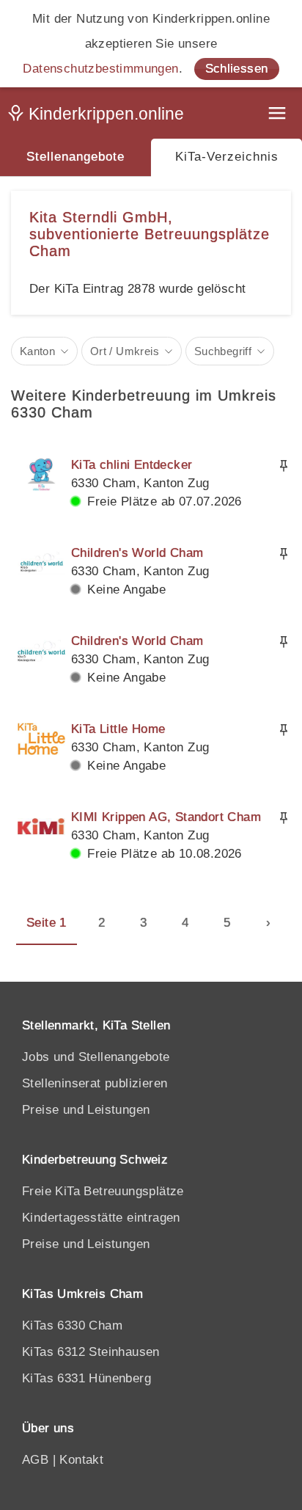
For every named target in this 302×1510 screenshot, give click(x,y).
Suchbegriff (222, 351)
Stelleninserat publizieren (94, 1083)
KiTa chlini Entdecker (131, 465)
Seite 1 (46, 923)
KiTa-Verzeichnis (227, 157)
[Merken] (283, 466)
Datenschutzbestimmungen (100, 69)
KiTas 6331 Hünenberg (86, 1378)
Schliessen (236, 69)
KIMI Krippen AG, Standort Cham (166, 817)
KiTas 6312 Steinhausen (91, 1352)
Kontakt (81, 1460)
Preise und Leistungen (86, 1110)
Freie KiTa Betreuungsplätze (103, 1191)
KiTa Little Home (118, 729)
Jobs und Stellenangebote (96, 1057)
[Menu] (278, 115)
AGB (35, 1460)
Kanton (37, 351)
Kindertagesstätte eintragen (101, 1218)
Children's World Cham (137, 553)
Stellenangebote (75, 157)
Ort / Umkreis (124, 351)
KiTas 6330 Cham (72, 1325)
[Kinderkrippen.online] (99, 116)
